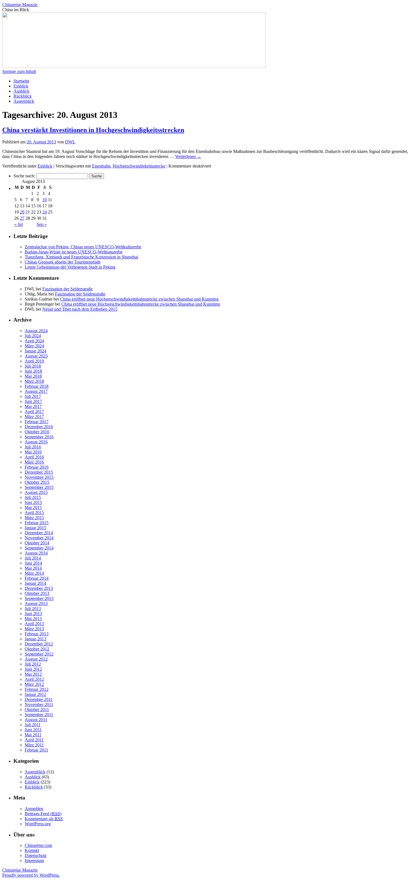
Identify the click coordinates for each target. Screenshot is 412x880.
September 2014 (39, 548)
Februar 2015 (36, 522)
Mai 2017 (33, 406)
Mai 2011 (33, 734)
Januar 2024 (35, 351)
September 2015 (39, 487)
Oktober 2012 (37, 649)
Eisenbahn (101, 166)
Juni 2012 (33, 669)
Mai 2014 (33, 568)
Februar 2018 (36, 386)
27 (22, 218)
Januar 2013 (35, 638)
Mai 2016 (33, 452)
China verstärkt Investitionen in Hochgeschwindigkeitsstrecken (93, 130)
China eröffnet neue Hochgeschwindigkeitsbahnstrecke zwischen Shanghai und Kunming (139, 299)
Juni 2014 (33, 563)
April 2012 (34, 679)
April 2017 (34, 411)
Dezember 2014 (39, 532)
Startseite (21, 81)
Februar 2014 (36, 578)
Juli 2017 (33, 396)
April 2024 (34, 340)
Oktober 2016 (37, 431)
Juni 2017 (33, 401)
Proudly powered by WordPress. (31, 875)
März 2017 (34, 416)
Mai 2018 (33, 376)
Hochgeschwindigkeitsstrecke (139, 166)
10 (44, 199)
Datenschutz (36, 855)
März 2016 (34, 462)
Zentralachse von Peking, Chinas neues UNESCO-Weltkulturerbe (83, 246)
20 (22, 212)
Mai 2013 (33, 618)
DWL (70, 141)
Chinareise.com (38, 845)
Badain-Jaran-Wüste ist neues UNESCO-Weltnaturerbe (73, 251)
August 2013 (36, 603)
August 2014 (36, 553)
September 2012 (39, 654)
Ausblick (21, 91)
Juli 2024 (33, 335)
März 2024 (34, 345)
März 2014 (34, 573)
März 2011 (34, 744)
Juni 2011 (33, 729)
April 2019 (34, 361)
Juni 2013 (33, 613)
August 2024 (36, 330)
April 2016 (34, 457)
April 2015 (34, 512)
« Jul (18, 224)
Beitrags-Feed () (43, 813)
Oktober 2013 (37, 593)
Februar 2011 (36, 750)
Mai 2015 (33, 507)
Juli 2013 (33, 608)
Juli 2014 (33, 558)
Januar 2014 (35, 583)
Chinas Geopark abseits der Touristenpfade (63, 262)
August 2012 (36, 659)
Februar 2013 (36, 633)
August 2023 (36, 356)
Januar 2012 (35, 694)
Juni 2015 (33, 502)
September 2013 (39, 598)
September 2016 (39, 436)
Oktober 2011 (37, 709)
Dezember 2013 (39, 588)
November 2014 (39, 537)
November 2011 (39, 704)
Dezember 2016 (39, 426)
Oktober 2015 (37, 482)
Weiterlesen (188, 156)
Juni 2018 (33, 371)
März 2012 (34, 684)
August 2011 (36, 719)
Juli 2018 (33, 366)
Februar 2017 (36, 421)
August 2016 (36, 441)
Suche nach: (24, 175)
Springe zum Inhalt (19, 71)
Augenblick (23, 101)
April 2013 (34, 623)
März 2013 (34, 628)
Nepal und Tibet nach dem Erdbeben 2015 (79, 309)
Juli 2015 (33, 497)
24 (44, 212)
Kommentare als (44, 818)
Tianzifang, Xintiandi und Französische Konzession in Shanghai (81, 257)
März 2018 (34, 381)
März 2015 (34, 517)
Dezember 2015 (39, 472)
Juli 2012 (33, 664)
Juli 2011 (33, 724)
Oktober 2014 (37, 542)
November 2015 (39, 477)
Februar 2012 (36, 689)
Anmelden (34, 808)
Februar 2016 (36, 467)
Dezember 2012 (39, 643)
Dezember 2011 (39, 699)
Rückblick (22, 96)
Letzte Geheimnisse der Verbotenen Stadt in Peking (70, 267)
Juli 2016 (33, 446)
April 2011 (34, 739)
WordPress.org (38, 823)
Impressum (34, 860)
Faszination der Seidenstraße (67, 289)
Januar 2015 (35, 527)
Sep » (42, 224)
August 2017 (36, 391)
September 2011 (39, 714)
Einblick (20, 86)
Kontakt (32, 850)
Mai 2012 (33, 674)
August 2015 (36, 492)
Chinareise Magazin (20, 4)
